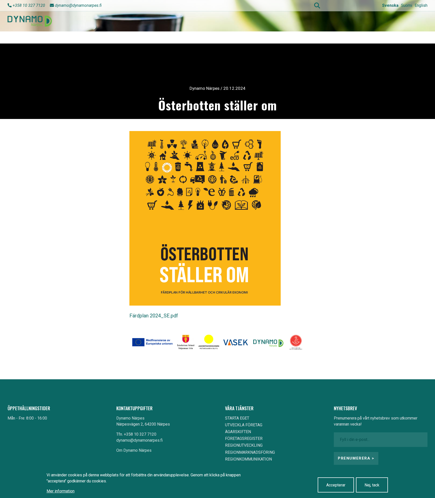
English (421, 5)
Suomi (406, 5)
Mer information (61, 491)
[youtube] (346, 5)
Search (317, 6)
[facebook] (337, 5)
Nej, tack (372, 485)
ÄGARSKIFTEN (238, 431)
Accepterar (335, 485)
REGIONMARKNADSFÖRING (250, 452)
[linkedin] (365, 5)
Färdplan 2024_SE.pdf (153, 316)
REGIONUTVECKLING (244, 445)
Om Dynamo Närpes (134, 450)
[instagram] (356, 5)
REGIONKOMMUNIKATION (248, 459)
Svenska (390, 5)
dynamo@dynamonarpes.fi (78, 5)
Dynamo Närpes (130, 418)
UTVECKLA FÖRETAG (243, 425)
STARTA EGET (237, 418)
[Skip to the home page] (30, 21)
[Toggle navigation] (419, 21)
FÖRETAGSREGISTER (244, 438)
